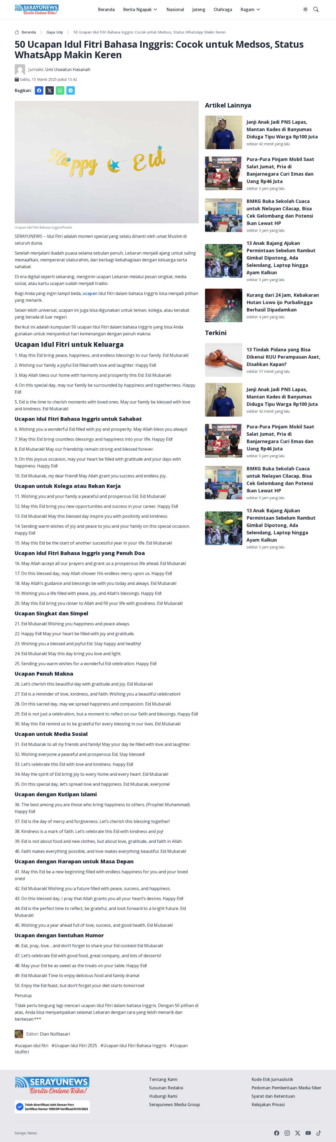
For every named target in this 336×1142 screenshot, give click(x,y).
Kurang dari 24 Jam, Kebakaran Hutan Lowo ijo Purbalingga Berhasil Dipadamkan (282, 302)
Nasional (175, 9)
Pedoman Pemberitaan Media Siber (286, 1088)
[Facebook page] (276, 1133)
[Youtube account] (308, 1133)
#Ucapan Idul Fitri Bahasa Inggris (133, 1045)
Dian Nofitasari (55, 1034)
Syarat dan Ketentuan (273, 1096)
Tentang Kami (163, 1079)
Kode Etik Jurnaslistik (272, 1079)
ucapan (90, 293)
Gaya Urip (54, 32)
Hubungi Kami (163, 1096)
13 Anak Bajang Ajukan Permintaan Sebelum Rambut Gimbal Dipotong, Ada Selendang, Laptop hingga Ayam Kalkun (281, 258)
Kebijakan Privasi (268, 1104)
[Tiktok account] (318, 1133)
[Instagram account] (287, 1133)
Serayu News (26, 1132)
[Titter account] (297, 1133)
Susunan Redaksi (166, 1088)
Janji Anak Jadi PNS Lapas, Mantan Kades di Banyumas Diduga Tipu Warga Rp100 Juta (282, 129)
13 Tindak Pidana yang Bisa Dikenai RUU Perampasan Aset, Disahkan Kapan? (283, 356)
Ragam (247, 9)
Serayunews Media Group (174, 1104)
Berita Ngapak (137, 9)
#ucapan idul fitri (31, 1045)
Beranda (106, 9)
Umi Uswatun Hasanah (67, 69)
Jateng (198, 9)
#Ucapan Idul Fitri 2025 (74, 1045)
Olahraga (223, 9)
